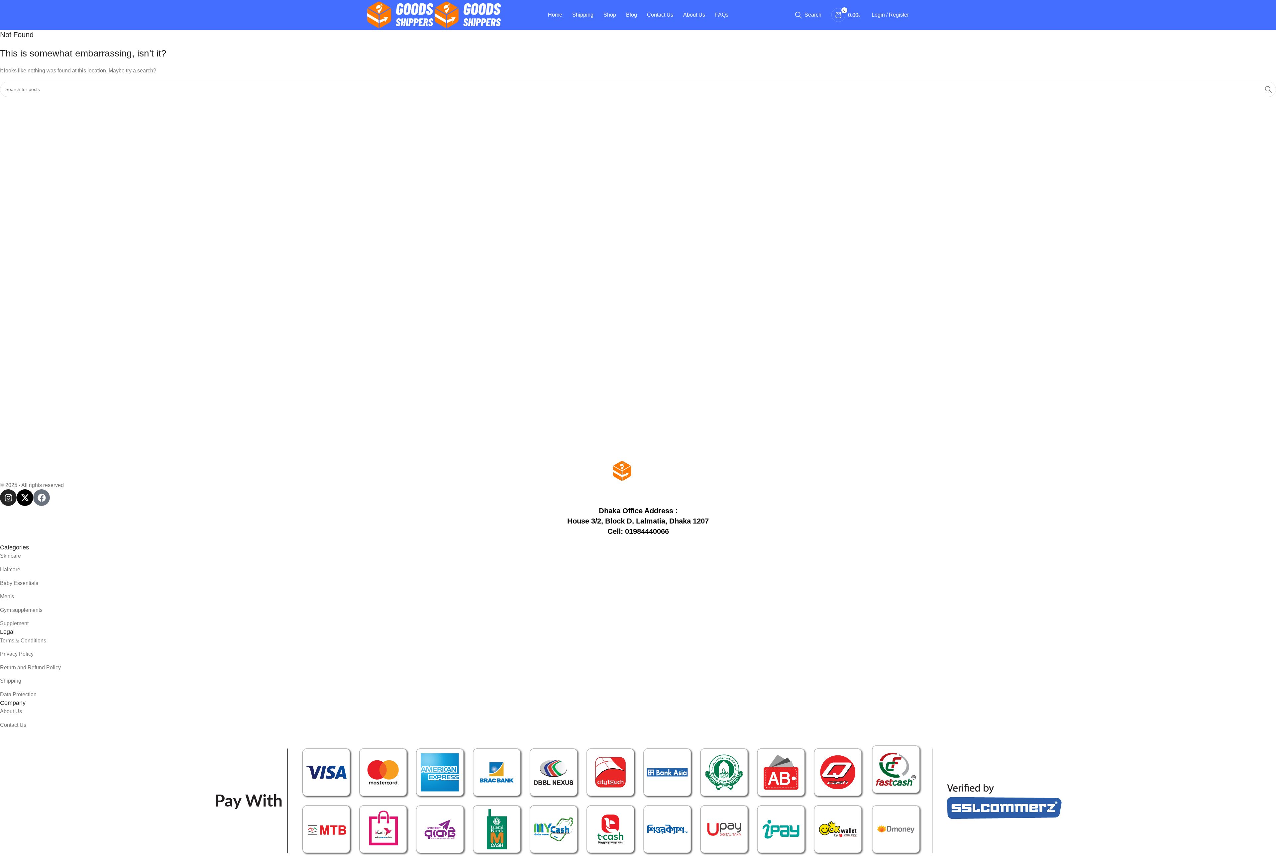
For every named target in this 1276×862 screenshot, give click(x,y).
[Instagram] (8, 497)
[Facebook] (41, 497)
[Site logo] (401, 14)
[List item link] (638, 556)
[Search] (1268, 89)
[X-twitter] (25, 497)
